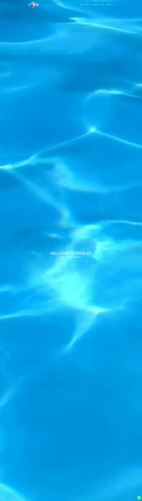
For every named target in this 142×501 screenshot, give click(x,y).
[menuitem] (81, 4)
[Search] (114, 4)
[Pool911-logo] (33, 4)
